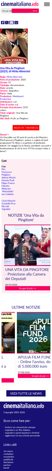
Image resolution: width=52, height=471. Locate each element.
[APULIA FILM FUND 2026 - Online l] (27, 333)
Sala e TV (19, 127)
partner (7, 465)
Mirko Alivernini (14, 76)
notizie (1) (32, 127)
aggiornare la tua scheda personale (22, 435)
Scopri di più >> (27, 288)
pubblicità (8, 459)
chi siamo (8, 451)
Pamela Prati (8, 180)
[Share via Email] (12, 23)
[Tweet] (7, 23)
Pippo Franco (8, 183)
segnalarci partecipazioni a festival (22, 432)
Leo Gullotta (8, 194)
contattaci (8, 453)
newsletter (9, 456)
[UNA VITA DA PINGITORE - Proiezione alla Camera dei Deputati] (27, 245)
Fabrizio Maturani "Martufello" (8, 188)
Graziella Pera (8, 203)
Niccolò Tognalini (6, 207)
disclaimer (9, 462)
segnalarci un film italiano (17, 430)
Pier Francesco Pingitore (7, 172)
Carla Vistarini (8, 200)
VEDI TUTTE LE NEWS (26, 393)
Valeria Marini (8, 177)
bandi (6, 467)
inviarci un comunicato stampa (20, 427)
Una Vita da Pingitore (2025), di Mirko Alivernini (15, 69)
